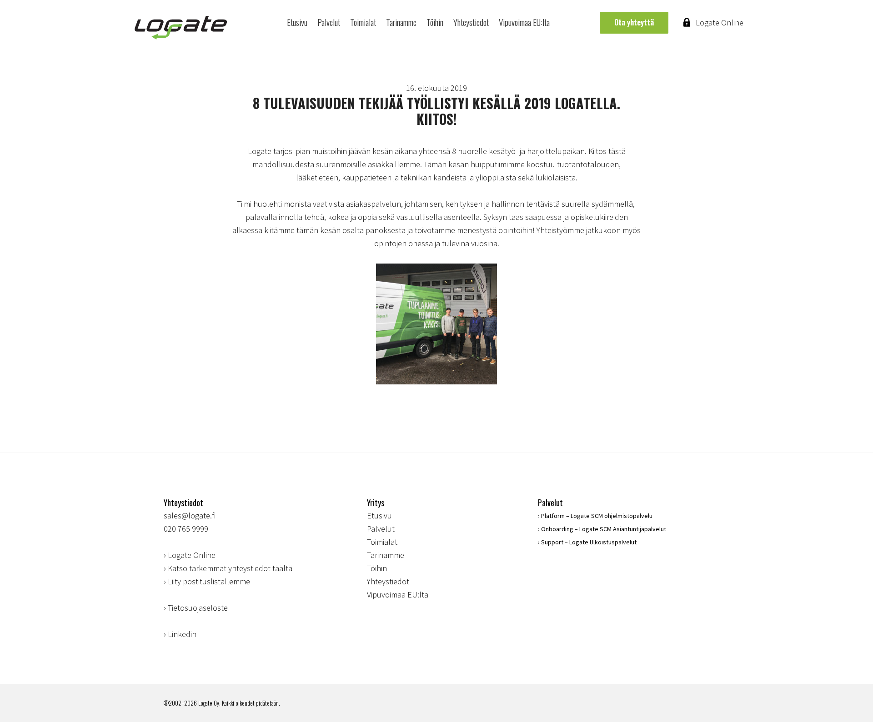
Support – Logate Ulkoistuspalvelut (589, 542)
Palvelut (328, 21)
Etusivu (297, 21)
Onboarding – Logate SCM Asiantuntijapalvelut (603, 529)
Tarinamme (401, 21)
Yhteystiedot (471, 21)
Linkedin (182, 634)
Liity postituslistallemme (209, 581)
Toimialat (363, 21)
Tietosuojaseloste (198, 607)
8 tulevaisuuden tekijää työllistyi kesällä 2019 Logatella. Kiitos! (436, 111)
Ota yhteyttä (634, 22)
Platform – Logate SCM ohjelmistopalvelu (596, 516)
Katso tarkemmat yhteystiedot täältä (230, 568)
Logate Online (719, 22)
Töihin (434, 21)
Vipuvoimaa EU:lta (524, 21)
